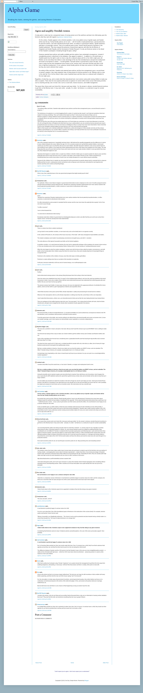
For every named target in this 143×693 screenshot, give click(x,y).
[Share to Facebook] (57, 95)
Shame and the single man (16, 74)
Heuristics (40, 140)
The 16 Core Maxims (121, 31)
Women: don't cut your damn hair (18, 68)
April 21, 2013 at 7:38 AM (44, 175)
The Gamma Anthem (14, 82)
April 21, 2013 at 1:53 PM (44, 467)
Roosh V (119, 57)
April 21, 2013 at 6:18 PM (44, 534)
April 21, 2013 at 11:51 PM (44, 588)
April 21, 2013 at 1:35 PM (44, 443)
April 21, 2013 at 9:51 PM (44, 567)
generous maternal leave (65, 37)
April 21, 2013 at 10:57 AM (44, 386)
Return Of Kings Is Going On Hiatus (125, 78)
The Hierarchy (120, 29)
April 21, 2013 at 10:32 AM (44, 321)
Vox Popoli (120, 43)
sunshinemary (41, 506)
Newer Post (39, 662)
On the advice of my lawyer (16, 65)
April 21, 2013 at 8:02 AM (44, 221)
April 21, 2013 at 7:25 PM (44, 555)
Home (72, 662)
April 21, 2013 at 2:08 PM (44, 481)
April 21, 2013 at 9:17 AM (44, 305)
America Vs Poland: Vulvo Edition (124, 74)
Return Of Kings (121, 76)
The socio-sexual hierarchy (16, 62)
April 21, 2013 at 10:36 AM (44, 357)
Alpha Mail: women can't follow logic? (19, 71)
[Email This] (52, 95)
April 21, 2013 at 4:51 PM (44, 520)
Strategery (45, 97)
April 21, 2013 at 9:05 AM (44, 264)
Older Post (105, 662)
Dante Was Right (121, 64)
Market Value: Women (122, 35)
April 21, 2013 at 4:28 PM (44, 491)
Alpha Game (24, 10)
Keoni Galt (120, 62)
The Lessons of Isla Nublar (123, 54)
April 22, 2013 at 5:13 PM (44, 599)
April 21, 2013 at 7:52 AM (44, 188)
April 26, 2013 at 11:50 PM (44, 610)
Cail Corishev (40, 391)
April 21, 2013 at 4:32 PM (44, 501)
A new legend (120, 44)
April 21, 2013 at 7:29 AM (44, 135)
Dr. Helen (119, 67)
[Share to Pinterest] (59, 95)
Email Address (11, 49)
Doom (38, 561)
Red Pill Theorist (41, 171)
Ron (38, 572)
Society (41, 97)
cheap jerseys (41, 604)
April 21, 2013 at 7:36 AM (44, 166)
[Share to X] (56, 95)
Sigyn (38, 525)
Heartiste (119, 72)
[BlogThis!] (54, 95)
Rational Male (120, 52)
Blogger (87, 680)
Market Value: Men (121, 33)
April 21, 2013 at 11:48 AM (44, 414)
